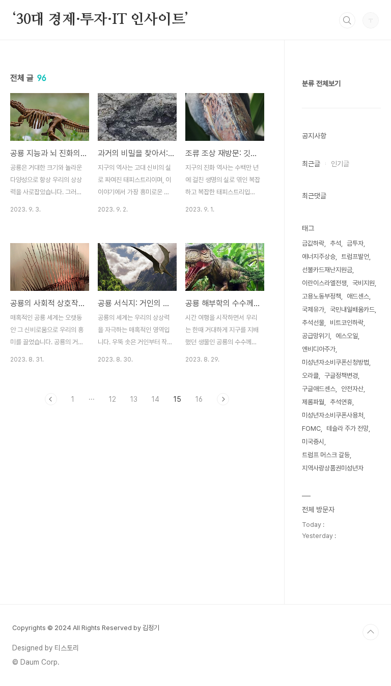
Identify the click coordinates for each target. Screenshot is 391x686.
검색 (347, 20)
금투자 (355, 243)
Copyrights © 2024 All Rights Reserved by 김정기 (85, 628)
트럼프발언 (355, 256)
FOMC (311, 428)
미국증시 (313, 441)
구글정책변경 (341, 375)
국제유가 (313, 309)
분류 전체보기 (321, 83)
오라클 (310, 375)
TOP (370, 632)
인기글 (340, 164)
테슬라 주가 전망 (347, 428)
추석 (335, 243)
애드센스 (358, 296)
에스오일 (347, 336)
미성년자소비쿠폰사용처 (333, 415)
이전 (51, 399)
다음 (223, 399)
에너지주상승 (319, 256)
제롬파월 (313, 402)
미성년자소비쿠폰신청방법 (335, 362)
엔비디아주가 (319, 349)
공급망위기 (316, 336)
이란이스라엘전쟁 (324, 283)
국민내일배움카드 (352, 309)
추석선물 (313, 322)
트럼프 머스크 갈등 (326, 455)
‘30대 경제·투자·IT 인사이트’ (100, 20)
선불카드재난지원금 (327, 270)
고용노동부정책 (321, 296)
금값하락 (313, 243)
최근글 (311, 164)
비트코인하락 (347, 322)
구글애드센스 (319, 389)
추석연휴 (341, 402)
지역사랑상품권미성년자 (333, 468)
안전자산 (352, 389)
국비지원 (363, 283)
